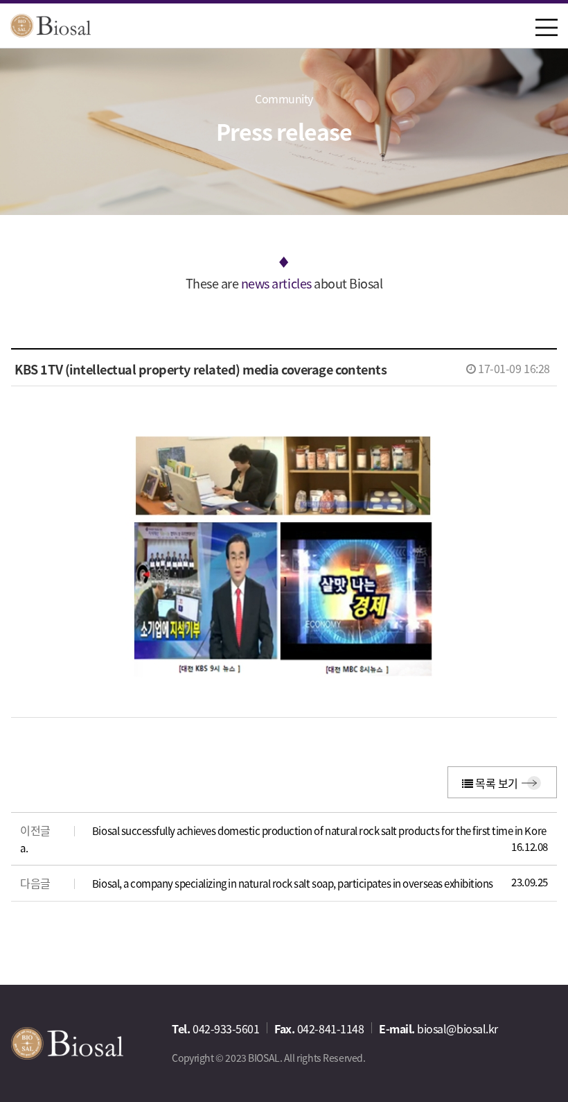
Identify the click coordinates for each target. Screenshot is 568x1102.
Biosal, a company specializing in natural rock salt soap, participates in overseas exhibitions (292, 883)
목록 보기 (494, 783)
